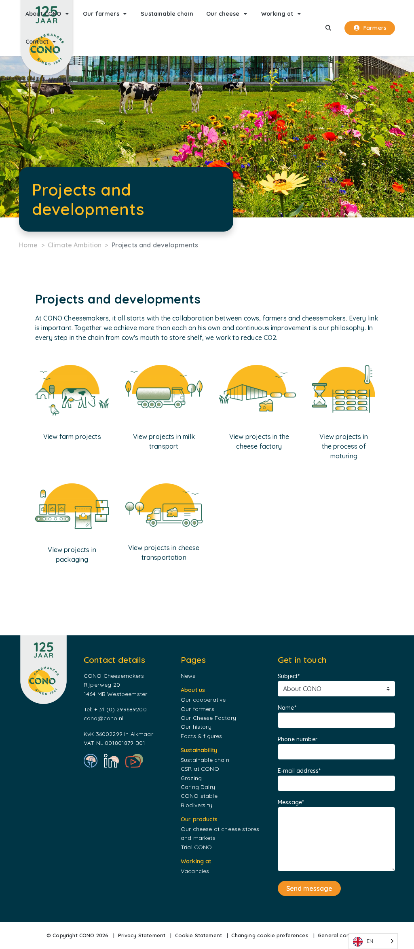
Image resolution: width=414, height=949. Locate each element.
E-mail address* (299, 770)
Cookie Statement (198, 935)
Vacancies (195, 871)
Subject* (289, 676)
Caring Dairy (198, 787)
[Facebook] (90, 760)
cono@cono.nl (103, 718)
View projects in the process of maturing (343, 446)
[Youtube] (134, 760)
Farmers (375, 28)
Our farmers (197, 709)
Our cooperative (203, 699)
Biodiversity (196, 805)
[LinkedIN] (111, 760)
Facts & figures (201, 736)
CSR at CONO (200, 768)
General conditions (343, 935)
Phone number (297, 739)
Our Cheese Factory (208, 717)
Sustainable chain (205, 759)
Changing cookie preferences (269, 935)
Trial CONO (196, 847)
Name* (287, 707)
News (188, 675)
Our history (196, 726)
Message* (291, 802)
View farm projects (72, 436)
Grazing (191, 778)
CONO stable (199, 795)
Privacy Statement (142, 935)
